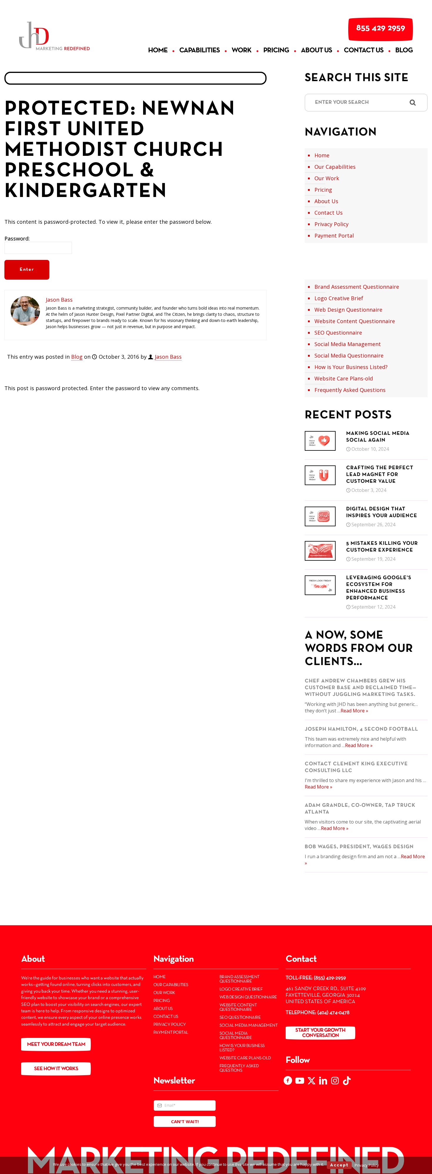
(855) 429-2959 (330, 978)
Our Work (326, 178)
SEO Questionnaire (338, 332)
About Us (326, 201)
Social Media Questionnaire (349, 355)
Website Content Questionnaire (354, 321)
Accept (339, 1165)
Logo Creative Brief (338, 298)
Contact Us (328, 212)
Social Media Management (347, 344)
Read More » (354, 710)
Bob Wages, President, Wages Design (359, 846)
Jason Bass (168, 356)
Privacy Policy (331, 224)
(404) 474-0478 (333, 1012)
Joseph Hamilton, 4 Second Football (361, 729)
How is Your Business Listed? (351, 366)
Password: (17, 238)
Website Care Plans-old (343, 378)
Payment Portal (334, 235)
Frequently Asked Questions (350, 389)
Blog (77, 356)
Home (321, 155)
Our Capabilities (335, 166)
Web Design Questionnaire (348, 309)
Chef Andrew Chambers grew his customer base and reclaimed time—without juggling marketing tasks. (360, 688)
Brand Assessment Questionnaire (356, 286)
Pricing (323, 189)
